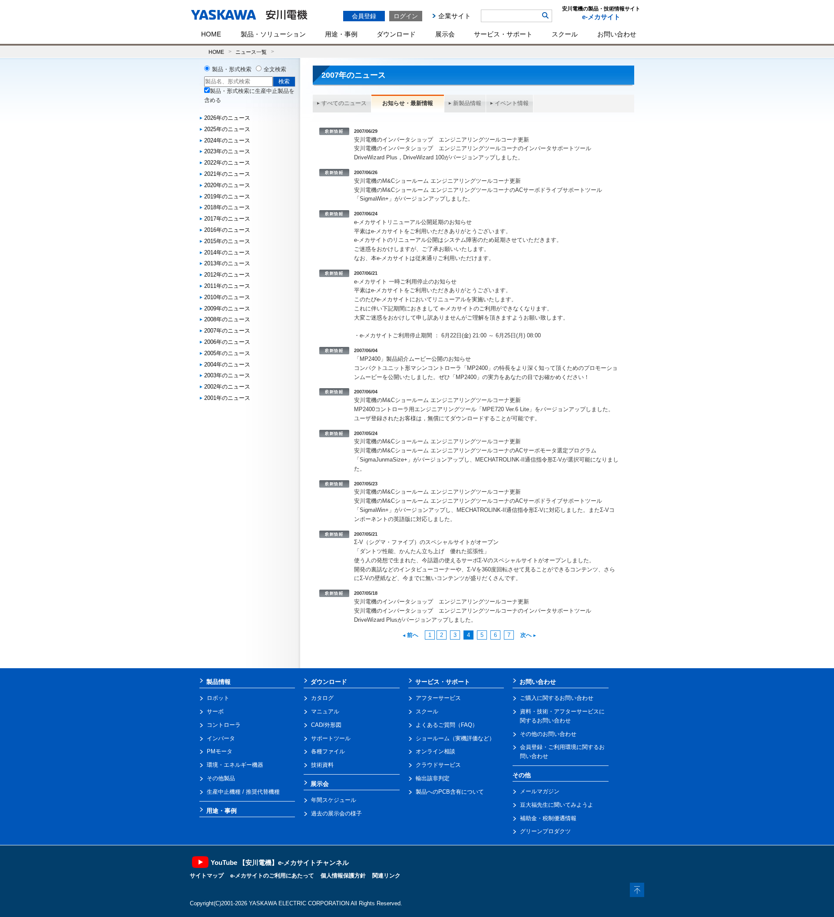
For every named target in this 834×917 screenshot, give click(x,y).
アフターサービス (438, 698)
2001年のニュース (227, 398)
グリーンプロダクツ (545, 831)
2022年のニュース (227, 162)
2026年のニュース (227, 118)
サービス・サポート (503, 34)
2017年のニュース (227, 218)
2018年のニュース (227, 207)
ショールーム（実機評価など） (455, 738)
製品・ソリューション (273, 34)
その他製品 (221, 778)
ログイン (406, 16)
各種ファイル (328, 751)
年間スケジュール (333, 800)
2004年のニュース (227, 364)
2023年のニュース (227, 151)
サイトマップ (207, 875)
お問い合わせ (616, 34)
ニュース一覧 (251, 52)
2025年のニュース (227, 129)
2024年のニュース (227, 140)
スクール (565, 34)
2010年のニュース (227, 297)
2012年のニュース (227, 274)
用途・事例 (341, 34)
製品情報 (218, 681)
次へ (526, 635)
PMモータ (219, 751)
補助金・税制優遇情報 (548, 818)
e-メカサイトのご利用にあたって (272, 875)
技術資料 (322, 765)
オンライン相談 (435, 751)
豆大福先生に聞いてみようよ (556, 805)
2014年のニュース (227, 252)
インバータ (221, 738)
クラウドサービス (438, 765)
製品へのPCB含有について (450, 791)
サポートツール (331, 738)
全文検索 (275, 69)
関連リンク (386, 875)
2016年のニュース (227, 230)
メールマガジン (539, 791)
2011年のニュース (227, 286)
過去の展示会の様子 (336, 813)
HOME (211, 34)
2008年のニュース (227, 319)
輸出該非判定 (433, 778)
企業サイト (454, 16)
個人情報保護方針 (343, 875)
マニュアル (325, 711)
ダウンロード (396, 34)
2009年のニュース (227, 308)
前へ (412, 635)
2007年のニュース (227, 330)
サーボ (215, 711)
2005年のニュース (227, 353)
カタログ (322, 698)
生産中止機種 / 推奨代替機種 (243, 791)
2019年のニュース (227, 196)
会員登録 (364, 16)
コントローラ (224, 725)
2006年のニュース (227, 342)
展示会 (445, 34)
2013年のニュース (227, 263)
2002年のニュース (227, 386)
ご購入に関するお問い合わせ (556, 698)
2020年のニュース (227, 185)
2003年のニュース (227, 375)
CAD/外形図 (326, 725)
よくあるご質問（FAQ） (447, 725)
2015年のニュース (227, 241)
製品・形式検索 (232, 69)
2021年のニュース (227, 174)
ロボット (218, 698)
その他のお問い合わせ (548, 734)
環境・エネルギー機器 (235, 765)
